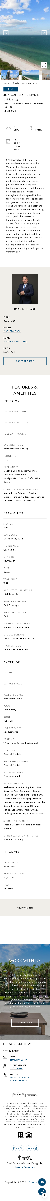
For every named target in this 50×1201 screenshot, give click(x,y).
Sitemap (30, 1127)
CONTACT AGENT (25, 361)
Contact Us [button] (25, 1023)
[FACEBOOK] (14, 1148)
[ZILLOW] (36, 1148)
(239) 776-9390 (12, 331)
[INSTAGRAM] (21, 1148)
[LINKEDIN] (29, 1148)
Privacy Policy (36, 1182)
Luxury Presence (25, 1167)
